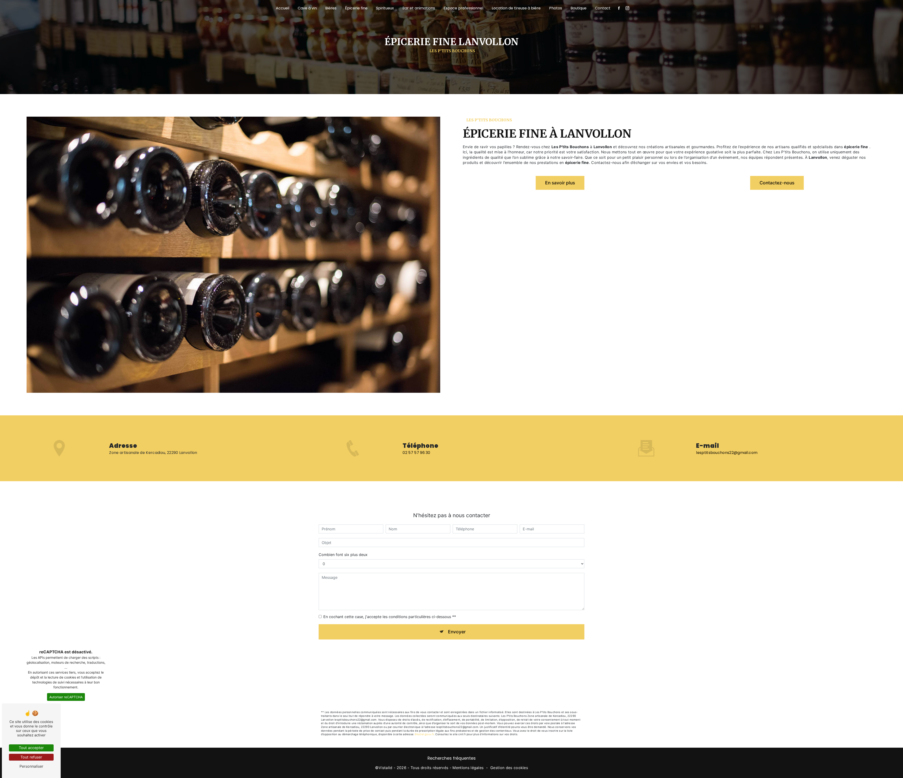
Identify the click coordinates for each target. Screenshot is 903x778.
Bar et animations (418, 8)
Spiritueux (385, 8)
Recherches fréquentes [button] (452, 758)
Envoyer (457, 632)
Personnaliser (31, 766)
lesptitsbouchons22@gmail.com (726, 452)
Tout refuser (31, 757)
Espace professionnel (463, 8)
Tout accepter (31, 747)
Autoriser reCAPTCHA (66, 697)
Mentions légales (467, 767)
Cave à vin (307, 8)
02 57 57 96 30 (416, 452)
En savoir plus (560, 183)
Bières (331, 8)
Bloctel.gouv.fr (424, 734)
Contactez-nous (777, 183)
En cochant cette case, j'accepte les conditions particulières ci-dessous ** (389, 616)
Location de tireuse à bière (516, 8)
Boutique (578, 8)
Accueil (282, 8)
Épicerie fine (356, 8)
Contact (602, 8)
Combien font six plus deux (343, 554)
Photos (555, 8)
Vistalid (385, 767)
